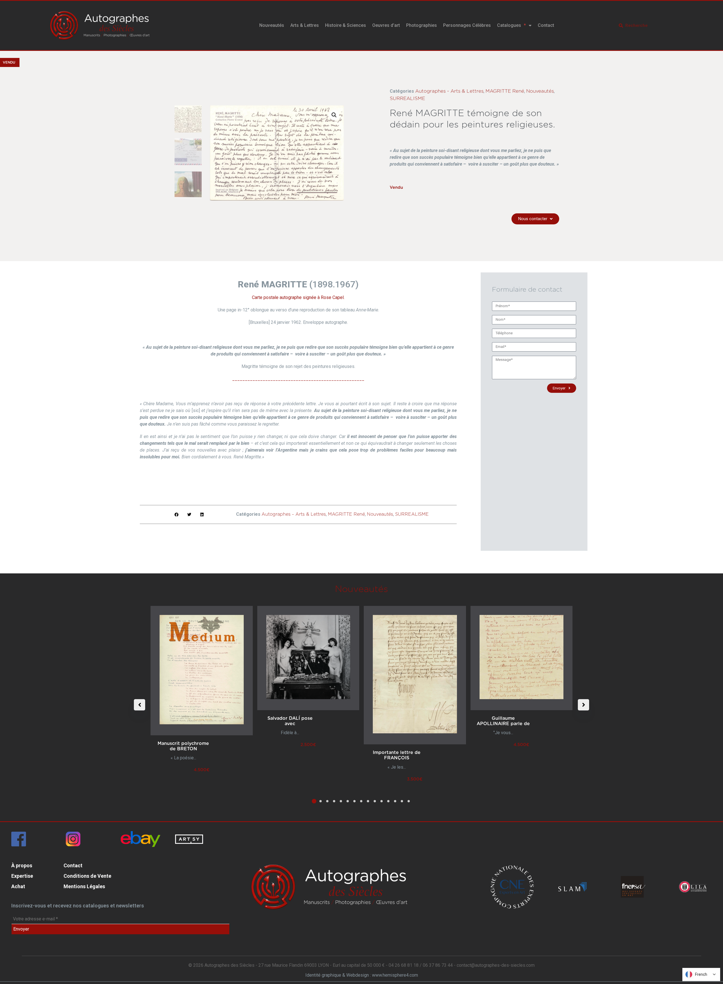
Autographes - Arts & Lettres (449, 91)
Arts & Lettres (304, 25)
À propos (21, 865)
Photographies (421, 25)
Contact (546, 25)
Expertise (22, 876)
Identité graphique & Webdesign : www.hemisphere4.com (361, 975)
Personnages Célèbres (467, 25)
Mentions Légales (84, 886)
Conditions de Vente (87, 876)
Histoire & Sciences (345, 25)
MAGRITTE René (504, 91)
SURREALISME (407, 98)
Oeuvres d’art (386, 25)
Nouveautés (271, 25)
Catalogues (509, 25)
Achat (18, 886)
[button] (334, 115)
